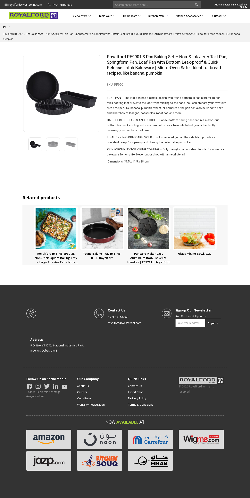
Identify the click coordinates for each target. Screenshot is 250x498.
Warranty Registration (91, 404)
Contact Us (135, 386)
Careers (82, 392)
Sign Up (213, 323)
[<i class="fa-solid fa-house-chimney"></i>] (4, 26)
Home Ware (130, 16)
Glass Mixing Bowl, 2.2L (194, 253)
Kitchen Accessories (189, 16)
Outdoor (217, 16)
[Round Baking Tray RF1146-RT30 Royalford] (102, 228)
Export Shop (135, 392)
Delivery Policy (137, 398)
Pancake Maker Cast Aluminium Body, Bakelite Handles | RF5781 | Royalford (148, 258)
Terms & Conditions (140, 404)
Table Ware (106, 16)
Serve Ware (80, 16)
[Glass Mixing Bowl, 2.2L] (194, 228)
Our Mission (84, 398)
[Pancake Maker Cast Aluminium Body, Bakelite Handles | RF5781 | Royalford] (148, 228)
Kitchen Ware (156, 16)
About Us (83, 386)
